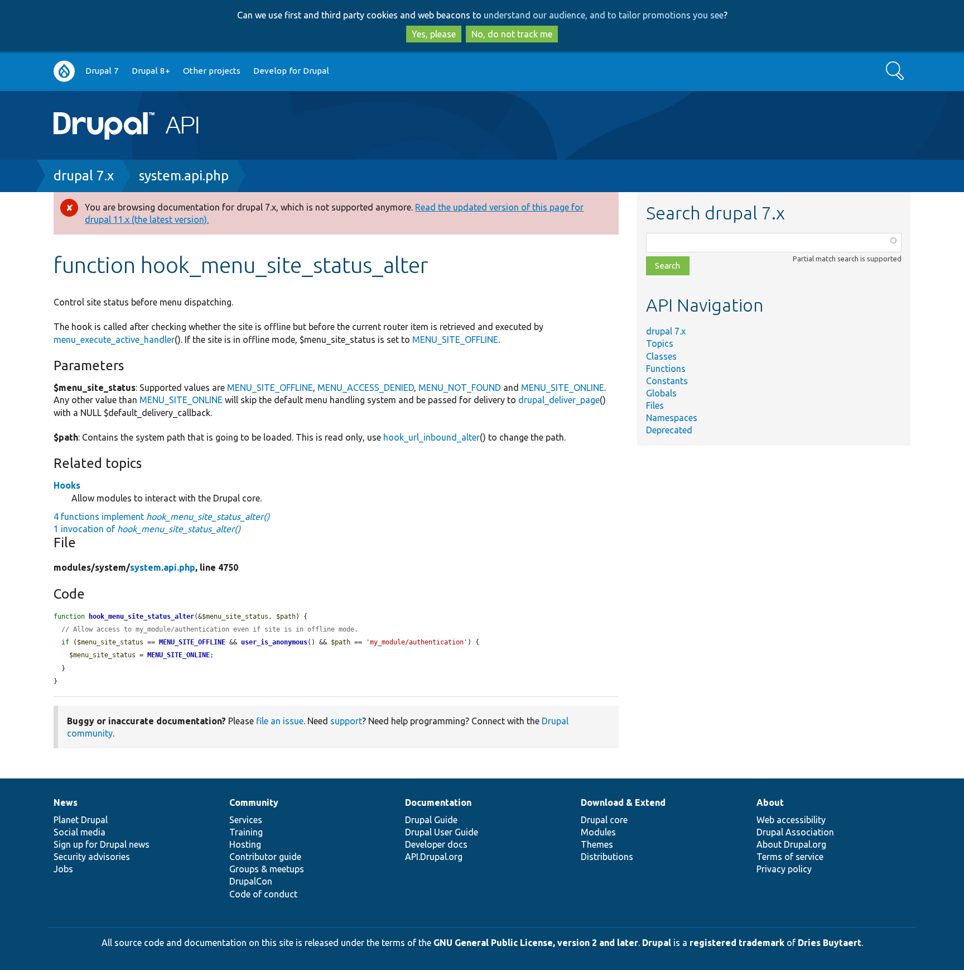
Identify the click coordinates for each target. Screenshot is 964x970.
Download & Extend (623, 802)
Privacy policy (784, 869)
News (66, 802)
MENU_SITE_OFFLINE (455, 340)
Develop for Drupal (291, 70)
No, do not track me (511, 34)
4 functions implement (161, 517)
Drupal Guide (431, 820)
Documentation (438, 802)
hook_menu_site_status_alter (141, 616)
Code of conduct (263, 894)
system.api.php (184, 175)
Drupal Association (795, 832)
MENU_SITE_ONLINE (562, 388)
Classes (661, 356)
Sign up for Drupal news (102, 844)
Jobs (63, 869)
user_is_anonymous (274, 642)
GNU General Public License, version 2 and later (535, 943)
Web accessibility (791, 820)
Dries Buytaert (829, 943)
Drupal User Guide (441, 832)
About (770, 802)
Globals (661, 393)
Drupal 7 (102, 70)
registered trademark (737, 943)
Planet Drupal (81, 820)
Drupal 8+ (151, 70)
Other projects (211, 70)
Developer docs (436, 844)
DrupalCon (250, 881)
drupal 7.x (84, 175)
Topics (659, 343)
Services (245, 820)
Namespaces (671, 418)
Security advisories (92, 857)
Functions (666, 369)
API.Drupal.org (433, 857)
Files (655, 405)
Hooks (67, 485)
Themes (597, 844)
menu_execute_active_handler (114, 340)
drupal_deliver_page (559, 400)
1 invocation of (147, 529)
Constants (667, 381)
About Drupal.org (791, 844)
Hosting (245, 844)
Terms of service (789, 857)
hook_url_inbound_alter (431, 437)
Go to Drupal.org (64, 71)
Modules (598, 832)
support (346, 721)
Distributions (607, 857)
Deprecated (669, 430)
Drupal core (604, 820)
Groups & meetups (266, 869)
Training (246, 832)
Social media (79, 832)
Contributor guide (265, 857)
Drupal (656, 943)
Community (253, 802)
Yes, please (434, 34)
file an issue (279, 721)
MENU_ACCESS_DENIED (365, 388)
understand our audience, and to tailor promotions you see (604, 15)
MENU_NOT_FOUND (459, 388)
